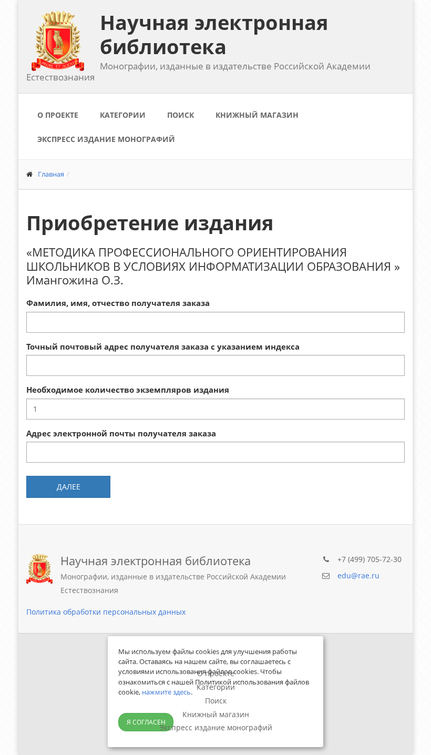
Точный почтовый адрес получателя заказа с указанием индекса (163, 346)
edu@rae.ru (358, 575)
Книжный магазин (257, 115)
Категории (123, 115)
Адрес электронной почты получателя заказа (121, 433)
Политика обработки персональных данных (106, 612)
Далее (68, 487)
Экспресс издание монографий (106, 139)
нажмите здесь (166, 692)
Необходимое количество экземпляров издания (127, 389)
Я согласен (146, 722)
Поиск (180, 115)
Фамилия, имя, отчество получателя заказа (118, 303)
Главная (51, 174)
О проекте (57, 115)
